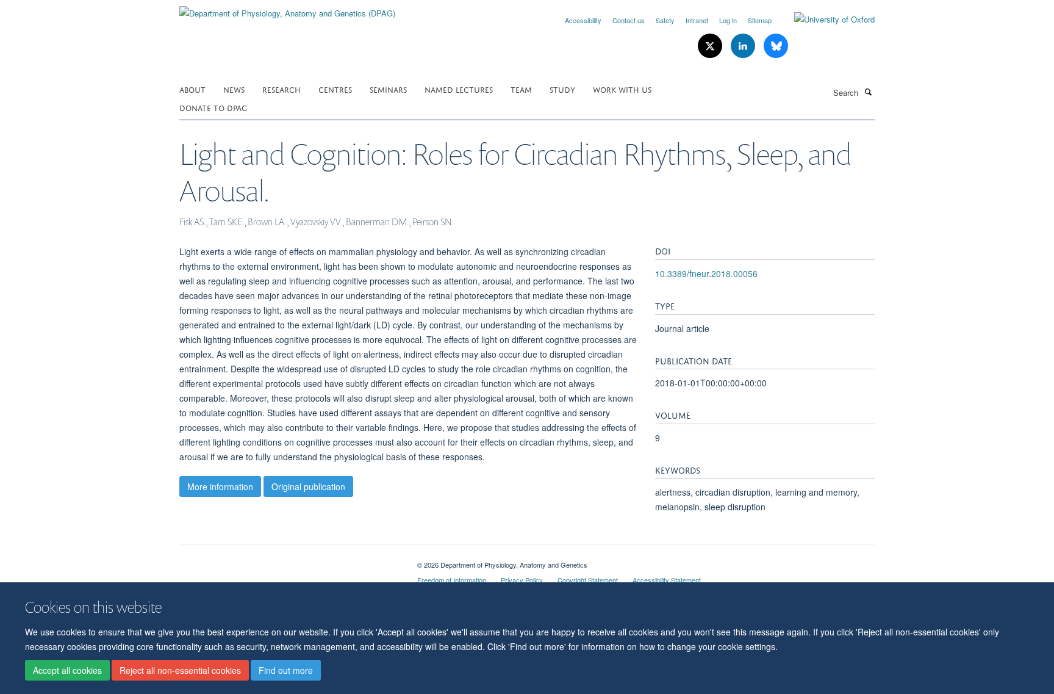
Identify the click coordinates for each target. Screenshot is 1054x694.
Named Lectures (459, 89)
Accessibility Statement (667, 580)
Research (281, 89)
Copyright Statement (587, 580)
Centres (335, 89)
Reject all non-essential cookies (180, 670)
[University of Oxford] (825, 19)
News (234, 89)
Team (521, 89)
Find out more (286, 670)
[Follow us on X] (711, 46)
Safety (665, 20)
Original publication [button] (308, 486)
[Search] (868, 91)
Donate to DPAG (213, 107)
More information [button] (220, 486)
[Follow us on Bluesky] (776, 46)
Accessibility (583, 20)
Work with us (622, 89)
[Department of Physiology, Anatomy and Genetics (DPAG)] (287, 9)
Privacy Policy (522, 580)
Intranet (697, 20)
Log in (728, 20)
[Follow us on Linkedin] (744, 46)
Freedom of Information (451, 580)
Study (562, 89)
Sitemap (760, 20)
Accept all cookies (67, 670)
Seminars (388, 89)
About (192, 89)
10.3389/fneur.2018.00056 (706, 273)
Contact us (628, 20)
